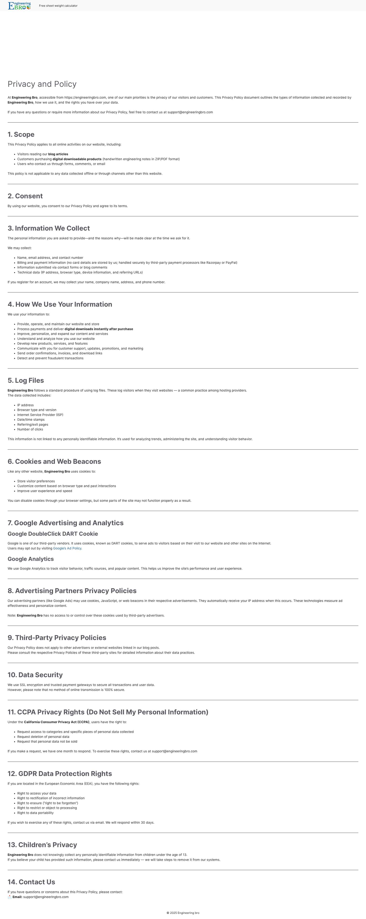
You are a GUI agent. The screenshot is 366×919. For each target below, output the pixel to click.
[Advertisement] (183, 47)
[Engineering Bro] (20, 5)
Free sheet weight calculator (58, 5)
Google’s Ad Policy (67, 548)
